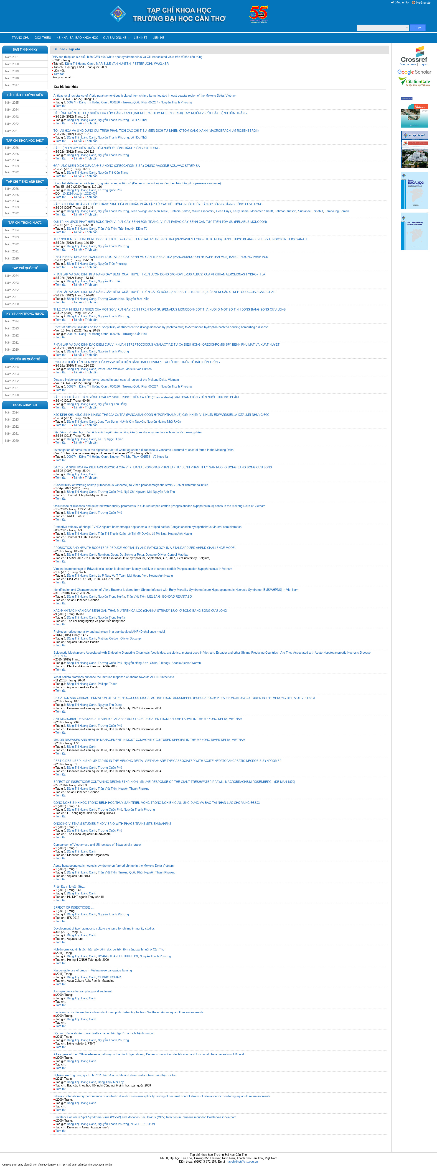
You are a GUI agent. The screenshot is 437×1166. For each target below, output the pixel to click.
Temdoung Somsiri (337, 211)
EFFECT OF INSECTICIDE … (73, 907)
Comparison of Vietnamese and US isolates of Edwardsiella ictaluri (97, 844)
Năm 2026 (12, 147)
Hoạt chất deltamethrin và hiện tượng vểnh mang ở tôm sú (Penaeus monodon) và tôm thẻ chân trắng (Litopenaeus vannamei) (137, 183)
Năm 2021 (12, 57)
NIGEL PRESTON (143, 1124)
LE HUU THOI (128, 956)
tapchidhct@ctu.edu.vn (242, 1161)
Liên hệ (158, 37)
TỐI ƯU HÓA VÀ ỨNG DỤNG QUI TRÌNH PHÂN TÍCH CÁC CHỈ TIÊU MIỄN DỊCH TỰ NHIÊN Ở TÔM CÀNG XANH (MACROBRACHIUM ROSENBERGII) (156, 130)
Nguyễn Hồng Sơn (136, 663)
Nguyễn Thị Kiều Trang (113, 172)
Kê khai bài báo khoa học (77, 37)
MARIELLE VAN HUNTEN (113, 63)
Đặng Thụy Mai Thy (111, 1082)
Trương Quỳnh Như (111, 298)
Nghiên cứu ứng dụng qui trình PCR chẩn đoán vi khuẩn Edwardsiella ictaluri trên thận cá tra (114, 1075)
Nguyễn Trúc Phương (112, 263)
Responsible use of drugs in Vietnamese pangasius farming (92, 970)
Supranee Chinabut (310, 211)
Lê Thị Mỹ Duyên (138, 533)
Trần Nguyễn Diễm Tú (132, 228)
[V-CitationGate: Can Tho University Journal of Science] (414, 88)
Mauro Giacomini (203, 211)
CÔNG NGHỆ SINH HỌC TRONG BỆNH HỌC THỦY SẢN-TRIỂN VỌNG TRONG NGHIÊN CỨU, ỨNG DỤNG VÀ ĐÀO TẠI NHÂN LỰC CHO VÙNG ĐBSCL (156, 802)
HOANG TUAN (107, 956)
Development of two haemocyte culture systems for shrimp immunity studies (104, 928)
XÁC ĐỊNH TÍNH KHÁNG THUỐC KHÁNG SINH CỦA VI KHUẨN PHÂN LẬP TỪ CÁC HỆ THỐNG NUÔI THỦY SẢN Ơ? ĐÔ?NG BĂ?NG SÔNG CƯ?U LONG (157, 204)
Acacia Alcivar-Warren (186, 663)
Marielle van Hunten (138, 369)
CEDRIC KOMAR (109, 977)
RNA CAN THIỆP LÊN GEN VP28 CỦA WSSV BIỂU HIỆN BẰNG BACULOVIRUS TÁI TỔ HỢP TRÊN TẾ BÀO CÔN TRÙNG (136, 362)
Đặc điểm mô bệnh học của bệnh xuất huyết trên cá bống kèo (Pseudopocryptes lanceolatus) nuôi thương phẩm (127, 432)
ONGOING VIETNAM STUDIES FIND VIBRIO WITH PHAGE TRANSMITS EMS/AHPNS (112, 823)
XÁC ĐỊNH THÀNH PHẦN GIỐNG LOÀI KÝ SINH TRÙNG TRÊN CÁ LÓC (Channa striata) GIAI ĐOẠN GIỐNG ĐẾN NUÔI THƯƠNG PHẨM (146, 397)
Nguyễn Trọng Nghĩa (111, 596)
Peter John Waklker (111, 369)
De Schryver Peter (132, 554)
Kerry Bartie (241, 211)
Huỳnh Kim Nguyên (132, 421)
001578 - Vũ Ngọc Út (154, 456)
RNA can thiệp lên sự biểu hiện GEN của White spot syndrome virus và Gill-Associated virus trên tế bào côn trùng (127, 57)
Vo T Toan (118, 575)
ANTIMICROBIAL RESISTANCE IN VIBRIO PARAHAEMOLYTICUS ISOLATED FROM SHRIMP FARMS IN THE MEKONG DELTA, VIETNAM (147, 719)
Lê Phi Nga (159, 533)
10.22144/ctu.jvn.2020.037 (79, 193)
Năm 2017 (12, 85)
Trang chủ (20, 37)
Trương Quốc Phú (110, 190)
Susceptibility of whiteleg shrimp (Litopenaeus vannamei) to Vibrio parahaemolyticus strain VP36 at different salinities (130, 485)
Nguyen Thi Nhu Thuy (124, 456)
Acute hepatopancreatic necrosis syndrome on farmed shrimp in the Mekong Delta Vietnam (113, 865)
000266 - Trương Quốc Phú (128, 102)
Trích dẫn (91, 123)
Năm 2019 (12, 71)
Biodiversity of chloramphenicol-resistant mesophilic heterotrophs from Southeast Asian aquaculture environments (128, 1012)
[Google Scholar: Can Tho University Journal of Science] (414, 74)
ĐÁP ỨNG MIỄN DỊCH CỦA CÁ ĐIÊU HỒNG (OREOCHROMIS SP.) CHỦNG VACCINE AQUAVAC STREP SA (126, 165)
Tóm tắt (58, 74)
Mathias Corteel (108, 638)
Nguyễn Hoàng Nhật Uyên (164, 421)
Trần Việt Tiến (107, 872)
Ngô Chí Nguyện (134, 491)
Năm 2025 (12, 102)
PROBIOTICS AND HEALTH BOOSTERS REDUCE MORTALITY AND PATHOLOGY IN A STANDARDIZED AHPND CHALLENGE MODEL (144, 548)
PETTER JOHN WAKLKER (150, 63)
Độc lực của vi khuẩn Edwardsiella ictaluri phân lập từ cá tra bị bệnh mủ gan (103, 1033)
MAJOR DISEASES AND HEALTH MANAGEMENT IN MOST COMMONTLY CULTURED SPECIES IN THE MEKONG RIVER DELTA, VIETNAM (149, 740)
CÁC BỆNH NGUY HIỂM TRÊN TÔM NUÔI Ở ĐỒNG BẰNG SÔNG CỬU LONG (106, 148)
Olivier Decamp (130, 638)
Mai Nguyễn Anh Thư (161, 491)
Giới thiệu (43, 37)
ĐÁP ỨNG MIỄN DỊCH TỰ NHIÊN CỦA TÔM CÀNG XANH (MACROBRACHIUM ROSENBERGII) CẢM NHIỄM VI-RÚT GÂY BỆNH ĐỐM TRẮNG (150, 113)
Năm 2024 (12, 109)
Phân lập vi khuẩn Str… (69, 886)
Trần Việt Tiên (107, 228)
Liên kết (140, 37)
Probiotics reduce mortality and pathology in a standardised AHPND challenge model (109, 631)
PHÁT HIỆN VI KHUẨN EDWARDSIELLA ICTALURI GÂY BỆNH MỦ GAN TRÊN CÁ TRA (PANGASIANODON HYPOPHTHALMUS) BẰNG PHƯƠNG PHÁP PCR (160, 257)
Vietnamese (408, 64)
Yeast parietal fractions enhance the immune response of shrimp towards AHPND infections (113, 677)
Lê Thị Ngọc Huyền (110, 439)
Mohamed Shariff (261, 211)
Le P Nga (104, 575)
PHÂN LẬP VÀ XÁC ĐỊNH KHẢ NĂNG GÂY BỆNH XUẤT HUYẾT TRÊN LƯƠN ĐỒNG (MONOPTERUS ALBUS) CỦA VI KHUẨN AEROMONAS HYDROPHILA (159, 274)
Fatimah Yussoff (285, 211)
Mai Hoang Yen (137, 575)
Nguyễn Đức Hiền (109, 281)
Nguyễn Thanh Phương (113, 120)
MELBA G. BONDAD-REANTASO (169, 596)
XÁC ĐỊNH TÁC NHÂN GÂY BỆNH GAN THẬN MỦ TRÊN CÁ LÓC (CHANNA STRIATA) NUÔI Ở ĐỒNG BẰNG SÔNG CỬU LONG (140, 610)
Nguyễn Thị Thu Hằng (112, 404)
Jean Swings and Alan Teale (149, 211)
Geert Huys (223, 211)
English (423, 64)
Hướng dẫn (423, 2)
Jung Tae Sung (108, 421)
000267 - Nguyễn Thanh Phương (170, 102)
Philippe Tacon (107, 684)
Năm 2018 (12, 78)
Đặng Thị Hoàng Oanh (79, 63)
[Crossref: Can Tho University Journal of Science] (414, 61)
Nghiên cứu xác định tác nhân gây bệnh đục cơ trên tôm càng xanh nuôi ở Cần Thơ (109, 949)
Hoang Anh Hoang (180, 533)
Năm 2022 (12, 124)
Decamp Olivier (156, 554)
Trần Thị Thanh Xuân (112, 533)
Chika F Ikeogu (160, 663)
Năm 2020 (12, 64)
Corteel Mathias (178, 554)
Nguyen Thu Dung (110, 704)
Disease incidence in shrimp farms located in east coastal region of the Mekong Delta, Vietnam (116, 379)
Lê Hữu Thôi (139, 120)
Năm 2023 (12, 116)
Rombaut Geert (108, 554)
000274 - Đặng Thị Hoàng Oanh (87, 102)
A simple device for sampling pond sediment (82, 991)
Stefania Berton (180, 211)
